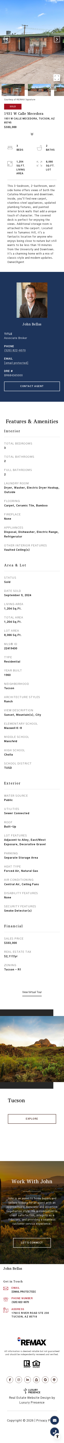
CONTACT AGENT (32, 386)
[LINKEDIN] (27, 1379)
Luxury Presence (32, 1402)
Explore (32, 1119)
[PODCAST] (54, 1379)
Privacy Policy (46, 1420)
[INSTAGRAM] (18, 1379)
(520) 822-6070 (15, 350)
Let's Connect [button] (32, 1243)
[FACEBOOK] (10, 1379)
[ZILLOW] (36, 1379)
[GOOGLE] (45, 1379)
